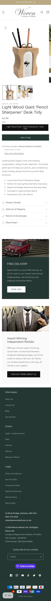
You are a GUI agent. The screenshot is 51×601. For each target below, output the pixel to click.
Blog (7, 411)
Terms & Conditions (13, 473)
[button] (3, 12)
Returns (8, 451)
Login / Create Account (15, 433)
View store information (14, 153)
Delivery (8, 445)
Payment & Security (13, 491)
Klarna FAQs (10, 503)
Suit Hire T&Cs (11, 479)
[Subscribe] (40, 557)
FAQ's (7, 439)
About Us (9, 399)
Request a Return (12, 457)
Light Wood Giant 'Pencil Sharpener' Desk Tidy (25, 127)
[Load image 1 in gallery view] (10, 92)
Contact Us (10, 405)
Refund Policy (11, 497)
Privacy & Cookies (12, 485)
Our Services (10, 417)
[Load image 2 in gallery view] (25, 92)
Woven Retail (28, 596)
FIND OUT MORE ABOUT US (23, 374)
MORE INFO (16, 289)
